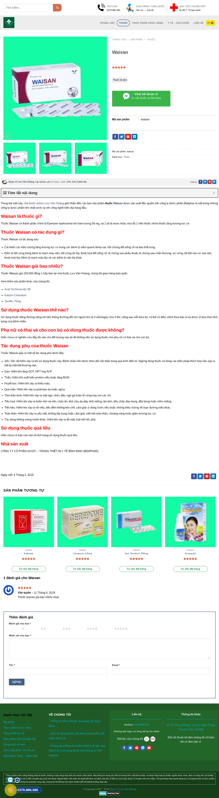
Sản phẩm (136, 39)
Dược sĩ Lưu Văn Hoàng (21, 181)
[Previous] (10, 88)
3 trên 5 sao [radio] (55, 628)
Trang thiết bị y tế (13, 733)
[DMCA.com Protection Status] (109, 793)
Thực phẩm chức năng (147, 23)
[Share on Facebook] (115, 137)
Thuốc (123, 23)
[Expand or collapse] (214, 193)
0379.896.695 (141, 724)
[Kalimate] (28, 522)
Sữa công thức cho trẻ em (19, 750)
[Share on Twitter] (122, 137)
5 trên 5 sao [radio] (106, 628)
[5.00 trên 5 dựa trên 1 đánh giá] (119, 67)
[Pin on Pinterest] (128, 137)
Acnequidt (190, 553)
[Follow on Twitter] (130, 748)
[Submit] (57, 7)
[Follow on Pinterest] (136, 748)
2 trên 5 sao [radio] (33, 628)
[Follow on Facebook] (124, 748)
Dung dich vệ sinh (14, 744)
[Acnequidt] (190, 522)
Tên (12, 665)
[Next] (101, 88)
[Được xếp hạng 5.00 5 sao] (29, 558)
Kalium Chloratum (15, 295)
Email (116, 665)
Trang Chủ (107, 23)
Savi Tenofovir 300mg (136, 553)
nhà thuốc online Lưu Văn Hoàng (44, 203)
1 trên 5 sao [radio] (14, 628)
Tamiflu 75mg (12, 301)
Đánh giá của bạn (20, 623)
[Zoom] (8, 135)
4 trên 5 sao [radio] (79, 628)
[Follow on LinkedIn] (143, 748)
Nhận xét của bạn (20, 635)
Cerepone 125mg (82, 553)
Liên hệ (198, 23)
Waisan (118, 203)
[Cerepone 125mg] (82, 522)
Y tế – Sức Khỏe (178, 23)
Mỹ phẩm (9, 722)
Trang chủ (119, 39)
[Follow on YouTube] (149, 748)
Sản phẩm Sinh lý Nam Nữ (19, 738)
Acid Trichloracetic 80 (17, 289)
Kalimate (28, 553)
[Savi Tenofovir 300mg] (136, 522)
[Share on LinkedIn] (134, 137)
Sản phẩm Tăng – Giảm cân (20, 755)
